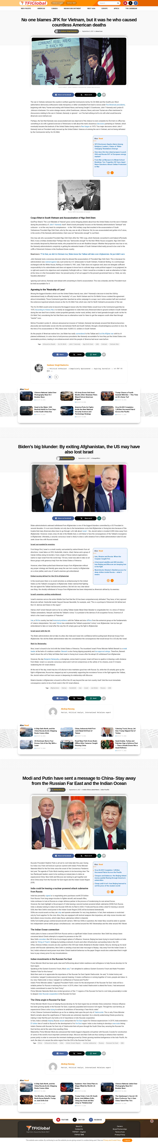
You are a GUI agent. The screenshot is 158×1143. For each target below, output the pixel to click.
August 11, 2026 (121, 750)
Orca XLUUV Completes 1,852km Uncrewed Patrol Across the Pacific (125, 409)
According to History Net (44, 310)
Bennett (64, 651)
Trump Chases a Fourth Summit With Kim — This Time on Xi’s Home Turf (126, 395)
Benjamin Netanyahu (51, 659)
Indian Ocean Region (73, 1043)
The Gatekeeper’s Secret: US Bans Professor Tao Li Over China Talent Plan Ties (126, 1098)
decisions (100, 124)
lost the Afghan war (106, 334)
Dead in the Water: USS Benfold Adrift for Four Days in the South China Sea (45, 409)
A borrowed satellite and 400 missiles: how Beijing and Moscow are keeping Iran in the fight (110, 564)
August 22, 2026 (40, 400)
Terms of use (120, 1132)
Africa (116, 8)
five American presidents (115, 105)
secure (62, 1021)
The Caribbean (131, 8)
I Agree (127, 1140)
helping (50, 1021)
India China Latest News (91, 789)
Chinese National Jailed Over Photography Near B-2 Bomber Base (45, 395)
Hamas (64, 688)
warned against (51, 262)
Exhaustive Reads (49, 344)
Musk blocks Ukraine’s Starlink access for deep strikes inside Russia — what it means (110, 572)
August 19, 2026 (40, 414)
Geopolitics (96, 458)
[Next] (112, 172)
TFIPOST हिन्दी (71, 3)
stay (59, 912)
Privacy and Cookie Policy (112, 1140)
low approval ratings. (102, 651)
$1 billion (34, 1023)
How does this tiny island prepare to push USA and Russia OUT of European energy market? (110, 154)
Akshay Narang (68, 458)
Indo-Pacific (26, 8)
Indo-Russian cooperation (48, 994)
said (68, 969)
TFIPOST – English (79, 1132)
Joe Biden (94, 688)
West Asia (91, 8)
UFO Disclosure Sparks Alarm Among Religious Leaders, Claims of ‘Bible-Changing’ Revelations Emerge (109, 146)
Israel (84, 531)
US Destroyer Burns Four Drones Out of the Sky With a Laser (45, 743)
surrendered (80, 334)
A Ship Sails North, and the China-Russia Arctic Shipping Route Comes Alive (45, 731)
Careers (120, 1126)
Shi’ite (37, 620)
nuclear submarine (89, 1043)
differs (89, 620)
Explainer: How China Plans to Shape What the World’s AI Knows (86, 1086)
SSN (122, 1043)
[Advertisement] (79, 432)
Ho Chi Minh (62, 344)
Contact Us (79, 1129)
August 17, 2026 (121, 414)
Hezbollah (72, 688)
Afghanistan (55, 688)
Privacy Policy (120, 1135)
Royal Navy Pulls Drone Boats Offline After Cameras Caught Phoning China (86, 743)
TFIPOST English (57, 3)
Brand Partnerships (120, 1129)
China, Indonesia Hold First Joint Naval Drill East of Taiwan (85, 731)
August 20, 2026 (121, 400)
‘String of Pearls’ (44, 942)
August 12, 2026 (121, 736)
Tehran (59, 623)
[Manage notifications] (152, 1121)
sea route (116, 1023)
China (40, 1043)
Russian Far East (112, 1043)
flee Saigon (85, 126)
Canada (54, 8)
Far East (79, 1021)
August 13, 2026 (81, 736)
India (61, 1043)
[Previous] (108, 172)
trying (53, 1009)
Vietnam (104, 344)
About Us (79, 1126)
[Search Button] (118, 3)
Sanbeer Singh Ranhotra (69, 31)
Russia (103, 688)
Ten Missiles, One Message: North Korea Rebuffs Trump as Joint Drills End (45, 1098)
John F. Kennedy (55, 225)
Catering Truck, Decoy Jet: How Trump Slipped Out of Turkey (125, 731)
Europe (104, 8)
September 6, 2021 (88, 31)
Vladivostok (99, 1012)
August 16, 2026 (121, 1103)
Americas (41, 8)
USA (97, 344)
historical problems (60, 620)
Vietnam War (114, 344)
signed (48, 896)
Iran (32, 620)
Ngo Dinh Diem (88, 344)
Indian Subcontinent (72, 8)
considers (42, 939)
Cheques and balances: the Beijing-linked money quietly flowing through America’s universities (110, 878)
